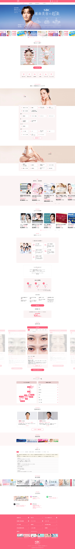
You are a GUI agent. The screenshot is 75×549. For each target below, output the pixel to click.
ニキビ (33, 56)
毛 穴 (32, 58)
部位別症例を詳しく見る (17, 368)
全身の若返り (44, 49)
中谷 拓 (31, 358)
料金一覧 (32, 517)
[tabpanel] (22, 33)
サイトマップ (29, 545)
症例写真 (32, 524)
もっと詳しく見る (37, 67)
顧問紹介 (18, 531)
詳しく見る (27, 425)
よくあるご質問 (33, 527)
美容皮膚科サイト (37, 137)
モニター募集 (19, 524)
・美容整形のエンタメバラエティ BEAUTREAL (36, 508)
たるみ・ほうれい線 (24, 60)
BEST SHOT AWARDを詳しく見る (58, 365)
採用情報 (46, 527)
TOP (23, 3)
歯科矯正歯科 (37, 3)
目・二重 (26, 49)
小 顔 (23, 58)
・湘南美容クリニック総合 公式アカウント (35, 498)
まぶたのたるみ (33, 51)
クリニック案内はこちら (48, 517)
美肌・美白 (33, 60)
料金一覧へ (37, 305)
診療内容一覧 (19, 517)
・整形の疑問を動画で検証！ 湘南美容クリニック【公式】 (36, 505)
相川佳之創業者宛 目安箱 (20, 527)
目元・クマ (23, 51)
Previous (27, 349)
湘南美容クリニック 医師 (14, 358)
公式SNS (47, 456)
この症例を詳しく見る (37, 365)
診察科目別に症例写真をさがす (37, 369)
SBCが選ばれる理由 (48, 524)
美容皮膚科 (30, 3)
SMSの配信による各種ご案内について (42, 545)
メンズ (51, 3)
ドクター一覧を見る (37, 429)
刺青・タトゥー (40, 57)
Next (47, 349)
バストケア (41, 54)
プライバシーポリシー (35, 545)
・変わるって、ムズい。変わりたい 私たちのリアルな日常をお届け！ (20, 505)
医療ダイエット (50, 54)
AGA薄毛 (44, 3)
